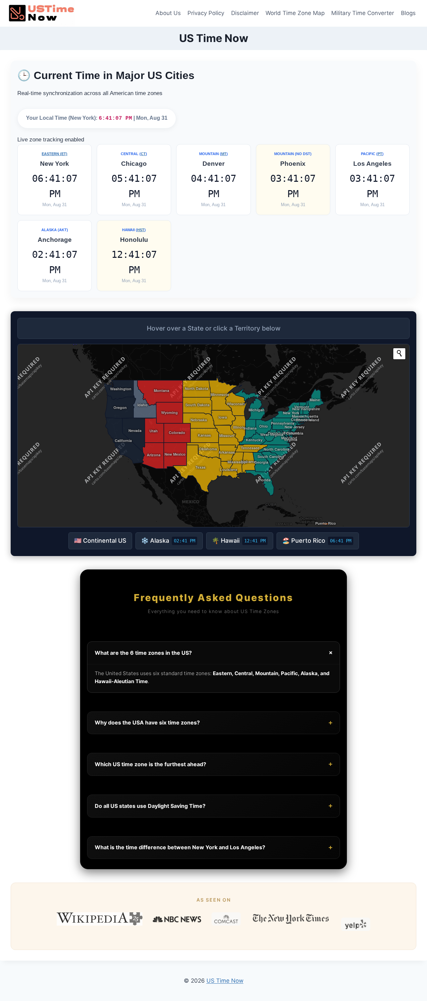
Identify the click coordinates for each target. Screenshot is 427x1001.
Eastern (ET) (54, 154)
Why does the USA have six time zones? (213, 722)
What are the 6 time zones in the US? (215, 653)
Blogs (408, 13)
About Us (168, 13)
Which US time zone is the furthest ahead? (213, 764)
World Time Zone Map (295, 13)
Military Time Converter (362, 13)
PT (380, 154)
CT (143, 154)
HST (140, 230)
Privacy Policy (205, 13)
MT (224, 154)
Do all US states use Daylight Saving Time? (213, 806)
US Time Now (225, 980)
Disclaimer (245, 13)
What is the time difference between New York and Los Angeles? (213, 847)
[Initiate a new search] (399, 353)
